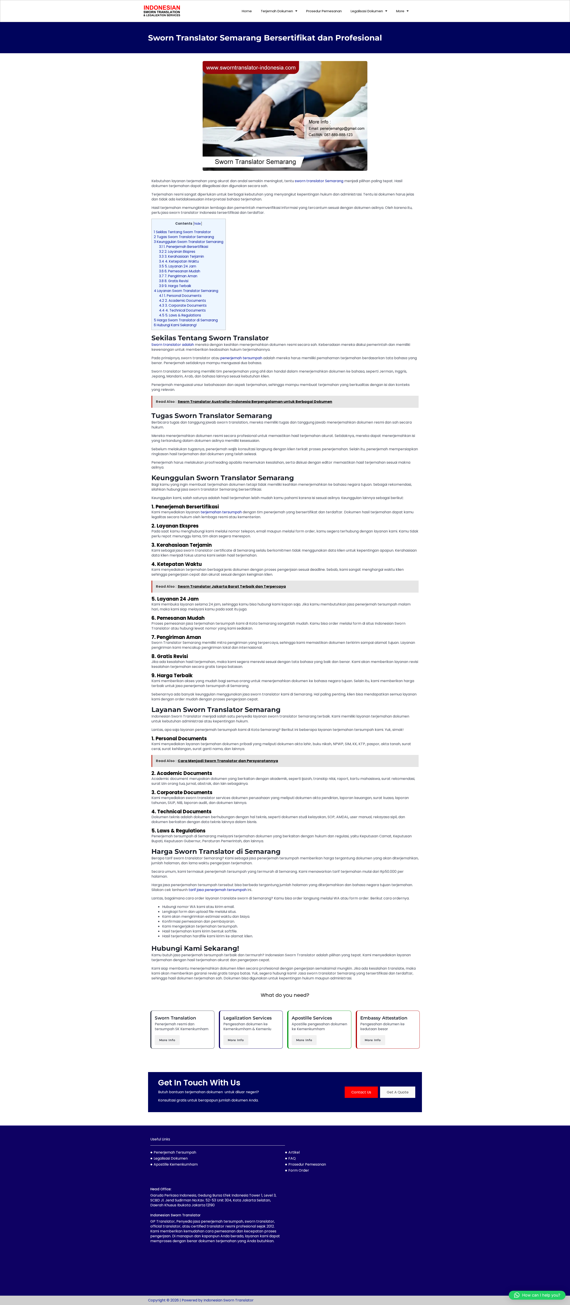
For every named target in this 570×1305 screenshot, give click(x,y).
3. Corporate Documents (183, 305)
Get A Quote (398, 1092)
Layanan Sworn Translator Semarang (186, 290)
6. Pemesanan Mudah (179, 271)
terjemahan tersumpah (221, 512)
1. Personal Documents (180, 295)
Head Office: (160, 1189)
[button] (537, 1295)
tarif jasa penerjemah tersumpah (218, 889)
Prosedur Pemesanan (324, 11)
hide (197, 224)
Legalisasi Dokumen (367, 11)
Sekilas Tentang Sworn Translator (182, 232)
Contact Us (361, 1092)
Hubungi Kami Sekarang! (175, 325)
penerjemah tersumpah (241, 358)
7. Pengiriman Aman (178, 276)
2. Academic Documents (182, 300)
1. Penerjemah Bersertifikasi (183, 246)
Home (247, 11)
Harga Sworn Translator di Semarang (186, 320)
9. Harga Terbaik (175, 285)
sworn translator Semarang (319, 181)
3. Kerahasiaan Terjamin (181, 256)
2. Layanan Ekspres (177, 251)
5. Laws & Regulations (180, 315)
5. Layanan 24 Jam (177, 266)
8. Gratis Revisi (173, 281)
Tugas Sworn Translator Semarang (184, 236)
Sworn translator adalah (172, 344)
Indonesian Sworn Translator (175, 1215)
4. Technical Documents (182, 310)
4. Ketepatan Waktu (179, 261)
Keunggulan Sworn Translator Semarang (188, 241)
